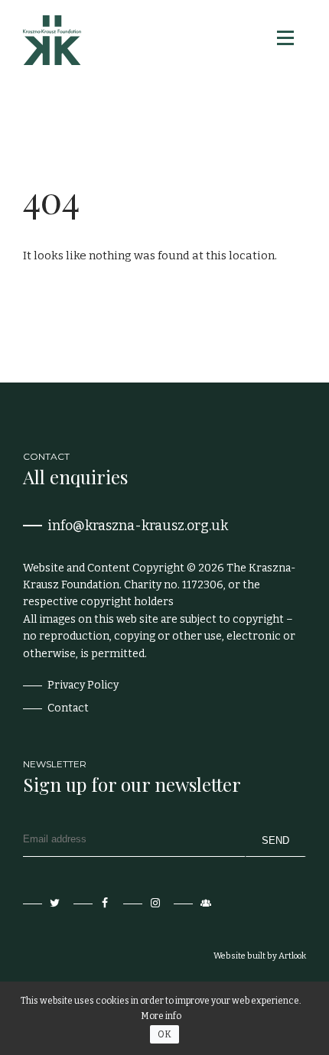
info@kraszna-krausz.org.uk (137, 525)
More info (161, 1016)
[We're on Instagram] (143, 903)
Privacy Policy (83, 685)
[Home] (52, 40)
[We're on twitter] (43, 903)
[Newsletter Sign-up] (193, 903)
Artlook (292, 956)
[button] (284, 37)
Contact (68, 708)
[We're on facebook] (93, 903)
